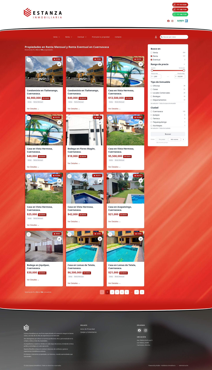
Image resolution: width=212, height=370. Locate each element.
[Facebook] (168, 21)
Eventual (81, 37)
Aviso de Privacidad (87, 329)
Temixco (156, 118)
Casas (155, 89)
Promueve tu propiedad (101, 37)
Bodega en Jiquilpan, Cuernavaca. (38, 267)
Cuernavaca (158, 111)
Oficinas (156, 86)
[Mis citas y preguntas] (156, 37)
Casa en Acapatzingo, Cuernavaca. (120, 208)
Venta (55, 37)
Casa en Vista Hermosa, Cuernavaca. (121, 92)
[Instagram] (172, 21)
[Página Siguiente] (142, 292)
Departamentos (159, 100)
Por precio (162, 139)
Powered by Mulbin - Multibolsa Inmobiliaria (162, 365)
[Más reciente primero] (183, 139)
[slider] (152, 70)
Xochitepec (157, 125)
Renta (67, 37)
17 (136, 292)
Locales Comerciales (161, 93)
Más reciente (174, 139)
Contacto (118, 37)
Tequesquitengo (160, 122)
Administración (183, 365)
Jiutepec (156, 115)
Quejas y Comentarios (88, 332)
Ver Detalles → (33, 108)
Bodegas (156, 96)
